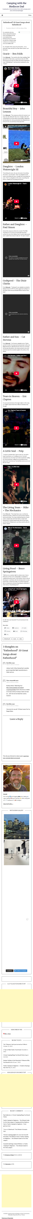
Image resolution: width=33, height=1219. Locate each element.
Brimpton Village (9, 1155)
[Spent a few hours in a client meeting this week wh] (16, 826)
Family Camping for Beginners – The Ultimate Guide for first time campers (16, 1138)
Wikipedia (8, 57)
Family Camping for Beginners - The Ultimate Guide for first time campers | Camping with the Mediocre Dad (16, 1122)
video (20, 638)
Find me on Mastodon (7, 1218)
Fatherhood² (7, 638)
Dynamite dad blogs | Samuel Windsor (12, 1143)
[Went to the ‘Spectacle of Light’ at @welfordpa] (16, 930)
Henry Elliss (24, 28)
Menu (29, 15)
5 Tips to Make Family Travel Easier (12, 1049)
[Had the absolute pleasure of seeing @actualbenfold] (16, 904)
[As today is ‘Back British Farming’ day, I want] (16, 955)
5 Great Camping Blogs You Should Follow (14, 1055)
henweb (5, 794)
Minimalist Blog (11, 1214)
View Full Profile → (8, 804)
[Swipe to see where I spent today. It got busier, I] (16, 852)
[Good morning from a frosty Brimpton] (16, 878)
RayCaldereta (6, 1115)
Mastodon (8, 1164)
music (14, 638)
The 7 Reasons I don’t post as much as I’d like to (15, 1044)
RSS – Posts (7, 1033)
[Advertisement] (16, 1005)
